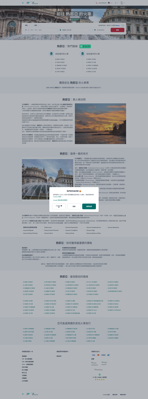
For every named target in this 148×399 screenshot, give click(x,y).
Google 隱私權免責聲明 (60, 200)
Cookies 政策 (57, 196)
